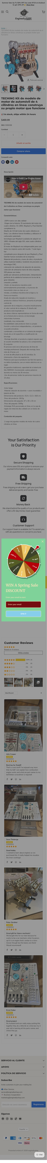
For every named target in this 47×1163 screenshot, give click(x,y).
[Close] (42, 541)
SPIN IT (23, 614)
